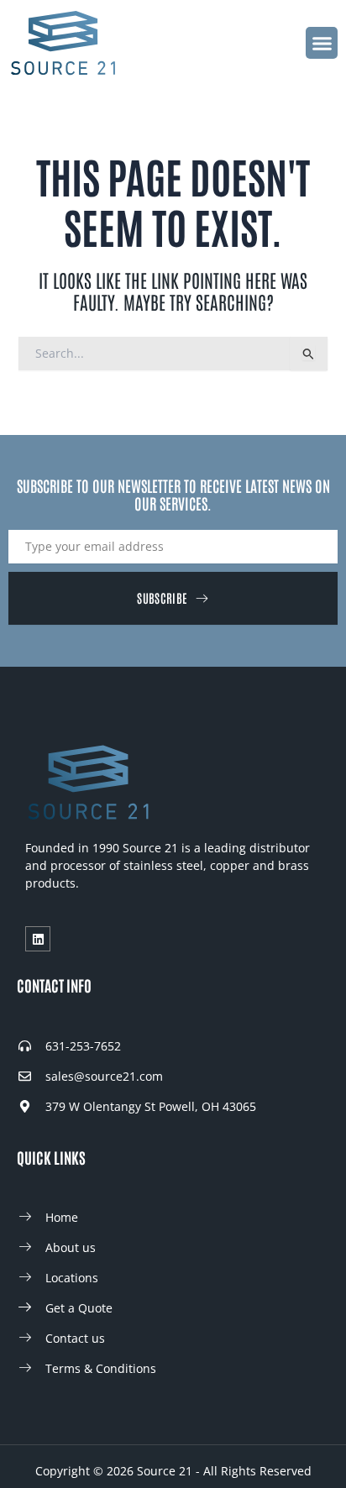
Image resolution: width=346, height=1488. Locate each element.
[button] (322, 43)
